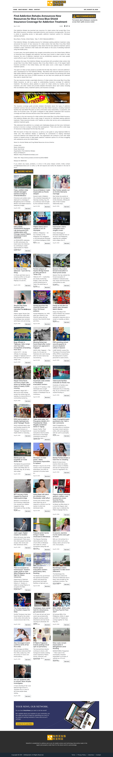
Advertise (91, 755)
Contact (98, 755)
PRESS (31, 9)
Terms (73, 755)
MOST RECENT (23, 9)
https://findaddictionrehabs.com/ (28, 154)
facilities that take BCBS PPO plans (24, 109)
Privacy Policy (82, 755)
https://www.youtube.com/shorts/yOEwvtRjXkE (34, 157)
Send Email (21, 149)
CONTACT (37, 9)
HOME (15, 9)
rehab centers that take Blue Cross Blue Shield (55, 44)
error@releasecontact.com (21, 165)
